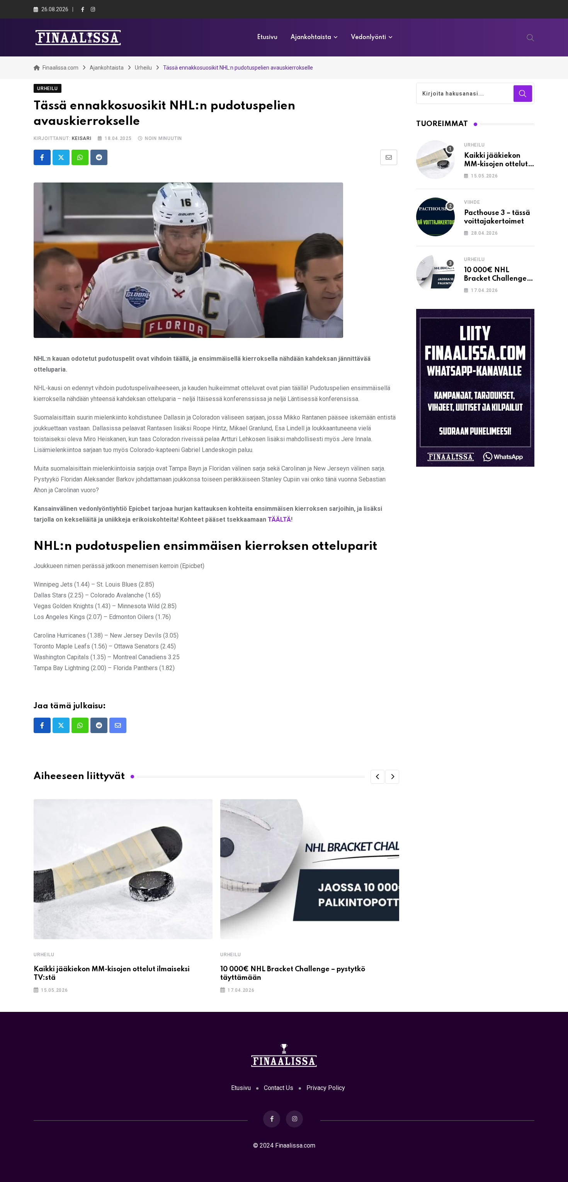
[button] (377, 777)
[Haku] (530, 37)
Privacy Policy (325, 1088)
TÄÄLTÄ (279, 519)
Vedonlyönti (368, 37)
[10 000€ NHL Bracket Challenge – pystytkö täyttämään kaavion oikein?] (435, 274)
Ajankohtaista (311, 37)
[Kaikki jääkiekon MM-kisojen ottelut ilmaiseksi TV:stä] (435, 159)
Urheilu (44, 954)
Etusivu (267, 37)
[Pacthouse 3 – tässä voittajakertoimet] (435, 217)
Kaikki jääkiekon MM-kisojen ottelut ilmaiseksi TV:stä (496, 164)
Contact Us (278, 1088)
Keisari (82, 138)
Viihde (472, 202)
